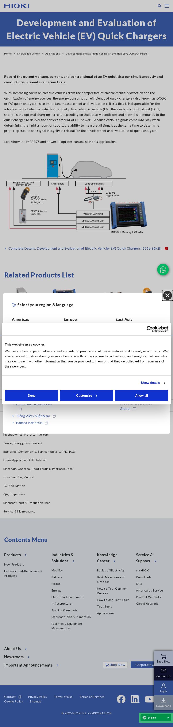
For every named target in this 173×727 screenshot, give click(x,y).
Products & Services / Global (136, 406)
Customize (84, 395)
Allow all (141, 395)
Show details (150, 382)
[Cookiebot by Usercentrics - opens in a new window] (149, 329)
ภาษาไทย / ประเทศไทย (34, 404)
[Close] (167, 295)
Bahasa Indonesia (29, 423)
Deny (31, 395)
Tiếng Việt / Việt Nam (33, 416)
